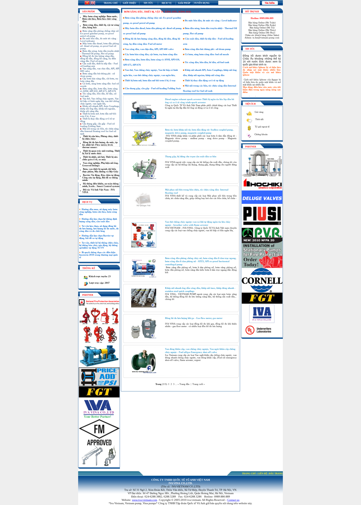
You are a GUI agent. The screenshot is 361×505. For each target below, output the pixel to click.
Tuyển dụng (202, 3)
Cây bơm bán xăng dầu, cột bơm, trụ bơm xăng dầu (150, 54)
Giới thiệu (129, 3)
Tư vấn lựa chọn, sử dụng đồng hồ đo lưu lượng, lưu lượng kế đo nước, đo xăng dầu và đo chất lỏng (99, 228)
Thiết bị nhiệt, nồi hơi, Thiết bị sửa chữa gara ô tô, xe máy (100, 158)
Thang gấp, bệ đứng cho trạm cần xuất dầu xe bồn (190, 156)
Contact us (233, 499)
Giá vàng (258, 112)
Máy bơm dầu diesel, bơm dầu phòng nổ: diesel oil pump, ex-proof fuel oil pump (99, 46)
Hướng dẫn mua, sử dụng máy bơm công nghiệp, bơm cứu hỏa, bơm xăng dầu (98, 212)
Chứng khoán (261, 134)
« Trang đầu (183, 384)
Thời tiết (259, 119)
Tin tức (148, 3)
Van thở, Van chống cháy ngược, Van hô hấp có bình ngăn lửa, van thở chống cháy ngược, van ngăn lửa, (99, 101)
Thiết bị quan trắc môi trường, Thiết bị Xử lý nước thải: (101, 152)
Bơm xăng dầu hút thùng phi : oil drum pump (207, 49)
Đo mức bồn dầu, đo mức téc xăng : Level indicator (210, 20)
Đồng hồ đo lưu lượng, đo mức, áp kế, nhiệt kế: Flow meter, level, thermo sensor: (100, 144)
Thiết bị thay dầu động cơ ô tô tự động (204, 80)
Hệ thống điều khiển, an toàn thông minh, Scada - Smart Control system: (101, 184)
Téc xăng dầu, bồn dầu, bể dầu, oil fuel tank (206, 62)
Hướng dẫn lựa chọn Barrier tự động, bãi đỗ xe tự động (96, 236)
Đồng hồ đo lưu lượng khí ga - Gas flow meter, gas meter (193, 318)
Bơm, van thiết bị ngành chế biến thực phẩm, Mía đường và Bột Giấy (100, 170)
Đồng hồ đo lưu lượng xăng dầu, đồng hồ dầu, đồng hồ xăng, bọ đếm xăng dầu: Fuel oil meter (98, 58)
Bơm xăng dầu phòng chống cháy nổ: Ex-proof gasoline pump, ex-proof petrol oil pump (99, 33)
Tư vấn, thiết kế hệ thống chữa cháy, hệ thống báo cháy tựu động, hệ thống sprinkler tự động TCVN (99, 245)
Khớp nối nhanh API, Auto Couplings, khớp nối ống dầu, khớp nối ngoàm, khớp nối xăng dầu (99, 108)
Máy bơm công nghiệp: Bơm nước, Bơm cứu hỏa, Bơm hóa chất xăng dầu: (100, 19)
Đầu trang (276, 473)
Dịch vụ (167, 3)
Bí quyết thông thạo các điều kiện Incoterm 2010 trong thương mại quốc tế (98, 255)
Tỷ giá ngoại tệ (261, 126)
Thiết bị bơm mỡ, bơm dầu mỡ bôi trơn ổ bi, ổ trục (150, 80)
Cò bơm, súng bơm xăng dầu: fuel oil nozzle (206, 54)
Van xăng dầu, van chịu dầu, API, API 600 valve (149, 49)
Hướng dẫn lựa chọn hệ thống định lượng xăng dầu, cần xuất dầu (98, 220)
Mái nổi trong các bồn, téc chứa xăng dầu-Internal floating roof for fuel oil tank (99, 131)
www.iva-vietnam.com (144, 499)
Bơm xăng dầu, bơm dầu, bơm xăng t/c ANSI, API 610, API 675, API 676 (99, 89)
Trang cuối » (199, 384)
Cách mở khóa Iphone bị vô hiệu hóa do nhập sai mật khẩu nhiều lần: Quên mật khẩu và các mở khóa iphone (262, 66)
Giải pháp (184, 3)
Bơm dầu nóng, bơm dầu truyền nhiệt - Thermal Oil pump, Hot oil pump (99, 52)
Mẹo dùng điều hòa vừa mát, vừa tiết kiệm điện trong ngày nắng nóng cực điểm (262, 85)
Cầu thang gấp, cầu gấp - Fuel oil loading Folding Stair (97, 124)
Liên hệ (262, 473)
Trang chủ (111, 3)
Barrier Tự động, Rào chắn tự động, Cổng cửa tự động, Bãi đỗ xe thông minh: (101, 177)
